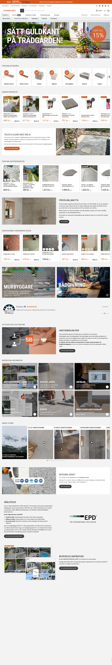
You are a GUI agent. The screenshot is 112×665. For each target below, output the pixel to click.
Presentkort (49, 5)
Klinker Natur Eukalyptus (69, 254)
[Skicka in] (22, 10)
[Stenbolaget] (9, 10)
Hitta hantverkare (95, 15)
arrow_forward (52, 295)
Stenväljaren (53, 18)
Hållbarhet (106, 15)
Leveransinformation (15, 5)
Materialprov (35, 18)
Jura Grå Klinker (106, 254)
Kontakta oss (24, 5)
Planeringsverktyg (45, 15)
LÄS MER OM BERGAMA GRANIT (14, 536)
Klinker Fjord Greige (29, 254)
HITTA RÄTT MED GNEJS (12, 148)
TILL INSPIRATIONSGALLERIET (69, 568)
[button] (18, 2)
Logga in (100, 10)
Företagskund (42, 5)
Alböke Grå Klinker (9, 254)
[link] (56, 309)
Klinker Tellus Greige (48, 254)
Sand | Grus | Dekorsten (21, 18)
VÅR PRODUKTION (65, 486)
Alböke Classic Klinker (88, 254)
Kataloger (44, 18)
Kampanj (56, 15)
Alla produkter (6, 18)
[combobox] (54, 10)
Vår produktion (5, 5)
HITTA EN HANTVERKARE (67, 350)
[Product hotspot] (19, 221)
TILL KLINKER (64, 221)
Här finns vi (85, 15)
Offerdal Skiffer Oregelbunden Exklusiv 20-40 (100, 186)
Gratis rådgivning (33, 5)
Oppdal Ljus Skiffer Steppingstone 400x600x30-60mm (20, 186)
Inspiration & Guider (30, 15)
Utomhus (5, 15)
